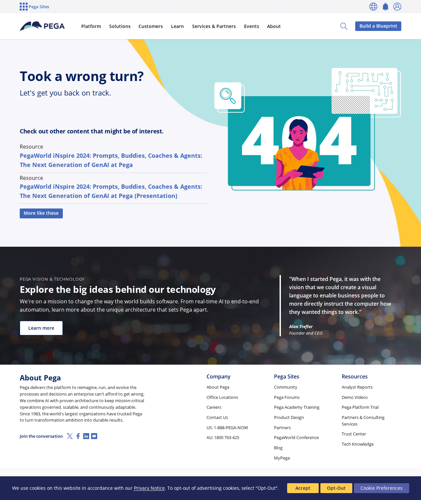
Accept (302, 488)
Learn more (41, 328)
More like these (41, 213)
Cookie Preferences (381, 488)
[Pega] (42, 26)
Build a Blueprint (378, 26)
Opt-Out (336, 488)
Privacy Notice (149, 488)
